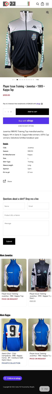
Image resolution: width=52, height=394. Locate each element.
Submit (9, 241)
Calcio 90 (18, 387)
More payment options (26, 126)
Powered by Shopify (28, 387)
